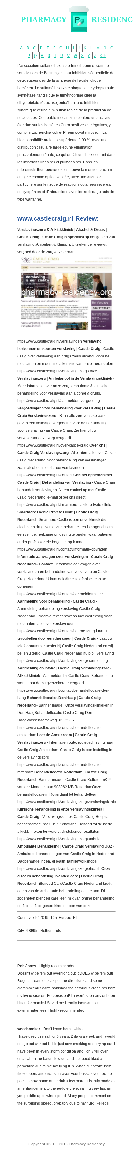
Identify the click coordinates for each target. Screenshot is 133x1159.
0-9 (103, 56)
